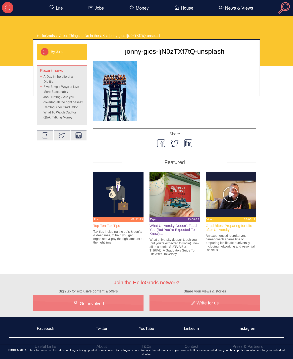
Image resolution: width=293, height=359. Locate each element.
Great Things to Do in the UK (82, 36)
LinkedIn (191, 328)
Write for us (207, 302)
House (187, 8)
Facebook (45, 328)
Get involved (91, 303)
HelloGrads (46, 36)
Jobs (99, 8)
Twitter (101, 328)
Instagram (248, 328)
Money (142, 8)
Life (59, 8)
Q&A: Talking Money (57, 117)
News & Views (239, 8)
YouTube (146, 328)
